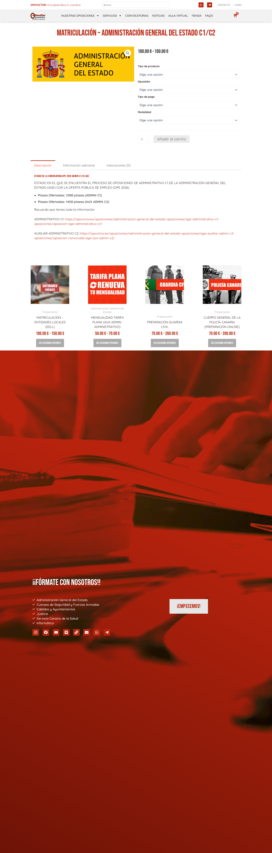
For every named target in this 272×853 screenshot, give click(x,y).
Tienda (197, 15)
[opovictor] (38, 15)
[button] (127, 53)
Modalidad (144, 112)
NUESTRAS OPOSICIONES (78, 15)
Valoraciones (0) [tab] (118, 165)
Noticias (158, 15)
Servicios (110, 15)
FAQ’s (209, 15)
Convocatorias (136, 15)
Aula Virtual (178, 15)
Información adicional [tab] (79, 165)
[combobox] (136, 5)
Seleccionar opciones (50, 343)
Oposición (144, 81)
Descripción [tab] (42, 165)
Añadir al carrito (171, 139)
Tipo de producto (149, 66)
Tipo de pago (146, 96)
